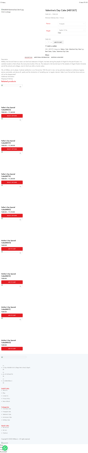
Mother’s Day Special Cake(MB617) (8, 308)
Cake (66, 49)
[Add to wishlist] (20, 86)
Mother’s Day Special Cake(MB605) (8, 241)
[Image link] (13, 360)
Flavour (48, 24)
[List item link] (44, 374)
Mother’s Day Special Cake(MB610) (8, 275)
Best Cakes (48, 51)
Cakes (54, 51)
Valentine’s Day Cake (75, 49)
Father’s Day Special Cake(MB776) (8, 175)
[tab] (28, 57)
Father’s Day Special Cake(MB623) (8, 108)
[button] (12, 249)
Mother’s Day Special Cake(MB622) (8, 341)
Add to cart (58, 42)
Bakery (62, 49)
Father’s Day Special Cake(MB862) (8, 208)
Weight (48, 31)
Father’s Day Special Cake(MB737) (8, 142)
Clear (59, 33)
